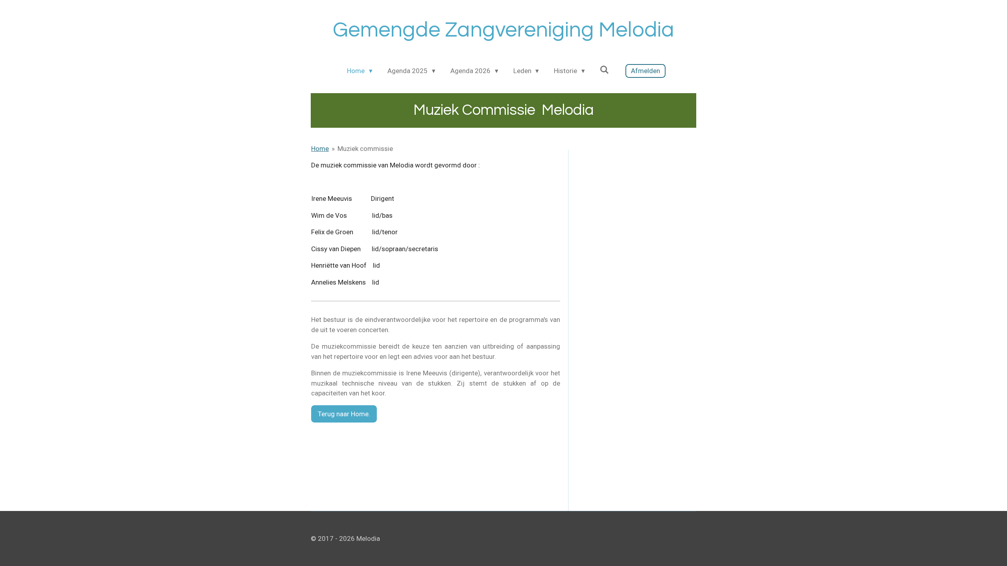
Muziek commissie (365, 149)
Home (320, 149)
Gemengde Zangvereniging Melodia (503, 30)
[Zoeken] (604, 70)
